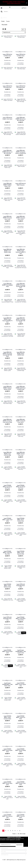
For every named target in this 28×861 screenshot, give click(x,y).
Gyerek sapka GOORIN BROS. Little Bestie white (7, 684)
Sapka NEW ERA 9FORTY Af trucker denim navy (7, 218)
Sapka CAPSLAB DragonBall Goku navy (7, 619)
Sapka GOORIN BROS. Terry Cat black (20, 816)
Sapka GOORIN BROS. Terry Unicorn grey (7, 816)
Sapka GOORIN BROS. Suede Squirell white (20, 553)
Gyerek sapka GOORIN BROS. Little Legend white (20, 651)
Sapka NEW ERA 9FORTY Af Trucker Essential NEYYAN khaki (7, 354)
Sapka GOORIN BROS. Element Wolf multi (7, 651)
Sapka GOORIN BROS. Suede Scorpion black (7, 717)
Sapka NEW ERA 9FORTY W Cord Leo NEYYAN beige (21, 119)
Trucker (8, 21)
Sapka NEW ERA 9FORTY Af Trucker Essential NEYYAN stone (20, 285)
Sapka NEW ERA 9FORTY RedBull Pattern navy (7, 185)
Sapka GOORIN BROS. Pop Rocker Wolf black (7, 487)
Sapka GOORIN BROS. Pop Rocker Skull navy (20, 487)
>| (19, 830)
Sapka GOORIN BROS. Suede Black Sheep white (20, 619)
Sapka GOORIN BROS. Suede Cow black (20, 717)
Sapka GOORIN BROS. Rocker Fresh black (21, 783)
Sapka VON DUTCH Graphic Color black (7, 118)
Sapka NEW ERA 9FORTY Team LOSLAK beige (7, 454)
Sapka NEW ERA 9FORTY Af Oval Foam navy (21, 454)
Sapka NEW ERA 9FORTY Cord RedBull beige (7, 251)
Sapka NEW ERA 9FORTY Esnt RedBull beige (7, 285)
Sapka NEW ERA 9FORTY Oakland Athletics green (7, 388)
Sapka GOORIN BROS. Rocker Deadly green (20, 750)
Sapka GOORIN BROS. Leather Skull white (7, 520)
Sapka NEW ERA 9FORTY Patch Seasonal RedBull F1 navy (21, 251)
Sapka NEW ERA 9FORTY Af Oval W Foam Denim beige (7, 421)
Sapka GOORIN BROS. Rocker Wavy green (7, 783)
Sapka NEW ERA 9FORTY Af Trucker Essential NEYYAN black (20, 320)
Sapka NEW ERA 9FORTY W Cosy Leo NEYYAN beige (7, 152)
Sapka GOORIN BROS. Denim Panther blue (20, 520)
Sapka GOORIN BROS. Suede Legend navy (20, 684)
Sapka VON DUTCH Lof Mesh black (7, 55)
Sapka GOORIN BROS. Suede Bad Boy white (7, 553)
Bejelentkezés (19, 844)
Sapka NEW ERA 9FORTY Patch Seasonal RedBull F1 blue (7, 320)
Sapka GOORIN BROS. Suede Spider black (7, 750)
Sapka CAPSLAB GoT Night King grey (20, 184)
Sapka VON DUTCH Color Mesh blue (7, 86)
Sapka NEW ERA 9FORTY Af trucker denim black (20, 218)
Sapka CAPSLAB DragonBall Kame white (20, 586)
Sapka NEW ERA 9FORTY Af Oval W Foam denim (20, 421)
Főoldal (2, 21)
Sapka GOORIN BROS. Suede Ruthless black (7, 586)
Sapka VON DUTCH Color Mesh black (20, 86)
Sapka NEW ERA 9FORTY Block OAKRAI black (21, 354)
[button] (24, 7)
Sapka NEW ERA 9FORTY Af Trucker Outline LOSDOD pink (20, 152)
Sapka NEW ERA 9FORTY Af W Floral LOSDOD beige (20, 388)
